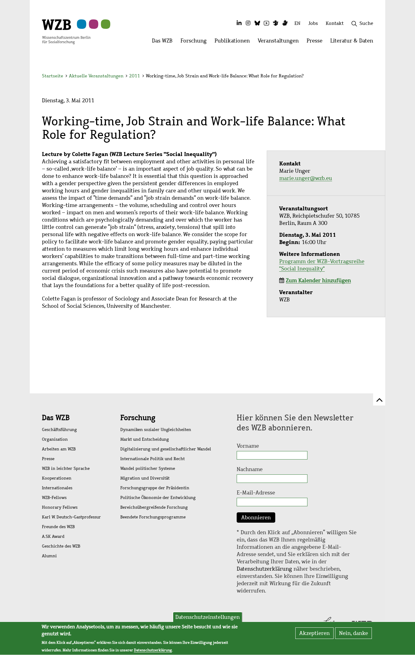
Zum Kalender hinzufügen (318, 280)
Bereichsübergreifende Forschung (154, 507)
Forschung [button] (195, 42)
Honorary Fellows (59, 507)
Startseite (52, 76)
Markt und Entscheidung (144, 439)
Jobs (313, 23)
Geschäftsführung (59, 430)
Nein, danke (353, 633)
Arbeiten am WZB (59, 449)
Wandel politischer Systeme (147, 468)
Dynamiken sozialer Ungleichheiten (155, 430)
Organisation (55, 439)
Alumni (49, 556)
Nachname (249, 469)
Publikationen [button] (234, 42)
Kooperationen (56, 478)
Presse (48, 459)
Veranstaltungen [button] (280, 42)
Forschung (137, 418)
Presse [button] (316, 42)
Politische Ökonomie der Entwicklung (158, 498)
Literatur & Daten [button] (353, 42)
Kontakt (335, 23)
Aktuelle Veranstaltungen (97, 76)
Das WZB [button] (164, 42)
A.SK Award (53, 536)
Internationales (57, 488)
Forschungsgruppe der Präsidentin (154, 488)
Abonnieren (256, 517)
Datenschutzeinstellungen (207, 617)
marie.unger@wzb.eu (305, 178)
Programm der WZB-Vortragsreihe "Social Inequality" (321, 265)
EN (297, 23)
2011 (134, 76)
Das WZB (56, 418)
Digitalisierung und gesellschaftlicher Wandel (165, 449)
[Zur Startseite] (66, 31)
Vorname (248, 446)
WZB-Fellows (54, 498)
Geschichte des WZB (61, 546)
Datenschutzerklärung (264, 568)
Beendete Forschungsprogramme (153, 517)
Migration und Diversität (145, 478)
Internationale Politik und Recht (152, 459)
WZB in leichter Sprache (66, 468)
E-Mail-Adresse (256, 492)
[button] (374, 77)
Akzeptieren (314, 633)
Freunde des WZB (58, 527)
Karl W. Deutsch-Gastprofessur (71, 517)
